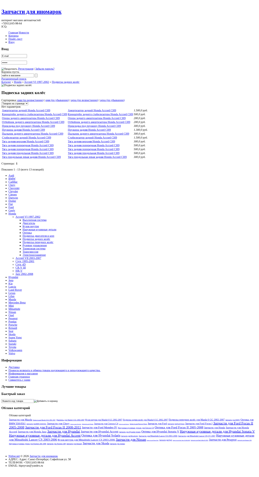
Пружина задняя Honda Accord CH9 (23, 129)
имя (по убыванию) (57, 100)
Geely (11, 210)
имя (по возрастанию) (30, 100)
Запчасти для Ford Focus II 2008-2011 (53, 427)
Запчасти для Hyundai (63, 431)
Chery (11, 185)
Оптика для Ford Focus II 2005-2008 (179, 427)
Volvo (11, 353)
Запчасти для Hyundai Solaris (130, 432)
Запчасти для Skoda (96, 443)
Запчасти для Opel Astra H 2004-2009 (181, 440)
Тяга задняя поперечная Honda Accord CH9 (28, 145)
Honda (17, 81)
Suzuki (12, 343)
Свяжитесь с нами (19, 379)
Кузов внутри (31, 226)
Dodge (12, 200)
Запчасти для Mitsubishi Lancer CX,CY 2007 (196, 436)
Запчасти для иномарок (31, 11)
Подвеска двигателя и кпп (38, 235)
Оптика (27, 232)
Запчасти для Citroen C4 (106, 423)
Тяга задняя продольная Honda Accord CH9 (28, 153)
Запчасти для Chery (58, 423)
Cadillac (13, 181)
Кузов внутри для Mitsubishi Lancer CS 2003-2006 (86, 439)
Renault (12, 327)
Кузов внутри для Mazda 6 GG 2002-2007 (103, 420)
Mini (11, 305)
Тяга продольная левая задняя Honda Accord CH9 (31, 156)
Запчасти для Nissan (131, 439)
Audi (11, 175)
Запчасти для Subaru (117, 444)
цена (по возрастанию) (84, 100)
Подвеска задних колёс (65, 81)
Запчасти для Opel (165, 440)
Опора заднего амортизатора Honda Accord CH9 (31, 118)
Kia (10, 283)
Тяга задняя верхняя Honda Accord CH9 (25, 141)
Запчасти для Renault (74, 444)
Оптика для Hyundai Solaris (100, 435)
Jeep (10, 280)
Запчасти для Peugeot (223, 439)
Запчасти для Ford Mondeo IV (99, 427)
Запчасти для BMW (232, 420)
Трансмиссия (30, 251)
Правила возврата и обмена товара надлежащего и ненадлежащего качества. (54, 370)
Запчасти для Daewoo (124, 424)
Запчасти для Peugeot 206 (244, 440)
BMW (12, 178)
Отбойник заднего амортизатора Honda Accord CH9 (33, 122)
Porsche (12, 324)
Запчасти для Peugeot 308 (56, 444)
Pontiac (12, 321)
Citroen (12, 194)
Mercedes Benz (17, 302)
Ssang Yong (15, 337)
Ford (11, 207)
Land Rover (15, 289)
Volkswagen (15, 350)
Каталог (6, 81)
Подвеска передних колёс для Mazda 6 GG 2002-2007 (197, 419)
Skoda (12, 334)
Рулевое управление (35, 245)
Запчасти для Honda (214, 427)
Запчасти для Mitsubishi (129, 436)
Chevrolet (13, 188)
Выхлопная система (35, 219)
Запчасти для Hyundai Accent (99, 431)
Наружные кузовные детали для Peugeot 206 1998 (27, 444)
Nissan (12, 312)
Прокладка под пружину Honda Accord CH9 (28, 125)
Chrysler (13, 191)
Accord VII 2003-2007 (28, 258)
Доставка (14, 367)
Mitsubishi (14, 308)
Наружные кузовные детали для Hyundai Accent (45, 435)
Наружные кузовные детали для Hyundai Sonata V (217, 431)
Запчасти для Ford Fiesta (176, 424)
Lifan (11, 296)
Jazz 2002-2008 (24, 273)
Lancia (12, 286)
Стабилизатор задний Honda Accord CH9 (26, 137)
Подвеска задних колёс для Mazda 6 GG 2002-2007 (145, 420)
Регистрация (25, 68)
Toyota (12, 347)
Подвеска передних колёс (38, 242)
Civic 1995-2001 (25, 261)
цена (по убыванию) (112, 100)
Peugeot (12, 318)
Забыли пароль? (44, 68)
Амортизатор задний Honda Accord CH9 (26, 110)
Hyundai (13, 277)
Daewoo (13, 197)
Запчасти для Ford (157, 423)
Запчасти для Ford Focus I (198, 423)
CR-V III (21, 267)
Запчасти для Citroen (87, 424)
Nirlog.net (14, 456)
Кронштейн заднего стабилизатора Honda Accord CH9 (34, 114)
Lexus (11, 293)
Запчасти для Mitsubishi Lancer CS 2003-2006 (158, 436)
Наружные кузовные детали (39, 229)
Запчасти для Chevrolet (75, 424)
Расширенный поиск (13, 78)
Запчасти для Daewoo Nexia (138, 424)
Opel (11, 315)
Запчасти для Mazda (20, 419)
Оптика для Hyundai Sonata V (160, 431)
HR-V (19, 270)
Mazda (12, 299)
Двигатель (29, 223)
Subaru (12, 340)
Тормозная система (34, 248)
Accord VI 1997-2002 (36, 81)
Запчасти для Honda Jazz (32, 431)
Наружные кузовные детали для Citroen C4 (136, 428)
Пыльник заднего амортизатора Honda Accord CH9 (32, 133)
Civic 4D (21, 264)
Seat (10, 331)
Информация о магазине (23, 373)
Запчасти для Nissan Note (153, 440)
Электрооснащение (34, 254)
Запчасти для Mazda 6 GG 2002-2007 (44, 420)
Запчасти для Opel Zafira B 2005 (199, 440)
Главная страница (19, 376)
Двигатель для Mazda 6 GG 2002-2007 (70, 420)
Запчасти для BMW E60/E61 (36, 424)
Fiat (10, 204)
